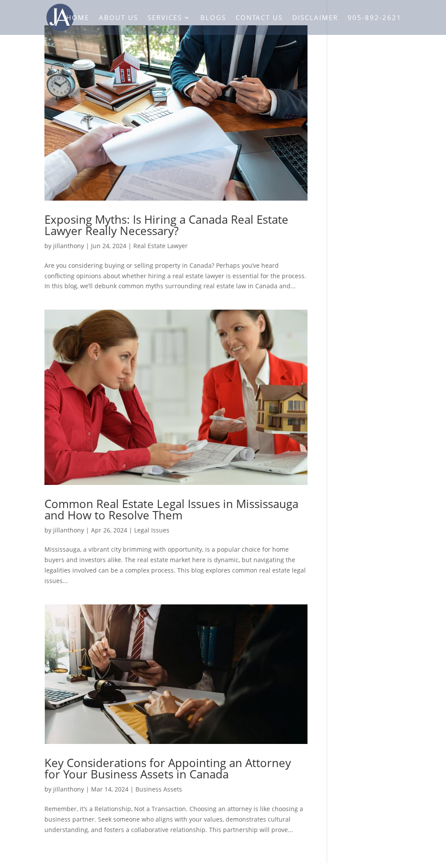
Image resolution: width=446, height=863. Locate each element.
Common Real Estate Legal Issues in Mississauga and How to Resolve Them (171, 509)
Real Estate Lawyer (160, 246)
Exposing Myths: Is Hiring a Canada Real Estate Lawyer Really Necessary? (166, 225)
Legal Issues (151, 530)
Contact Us (259, 18)
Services (165, 18)
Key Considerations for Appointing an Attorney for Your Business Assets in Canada (167, 768)
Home (77, 18)
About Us (118, 18)
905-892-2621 (375, 18)
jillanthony (68, 246)
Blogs (213, 18)
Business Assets (158, 789)
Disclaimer (315, 18)
